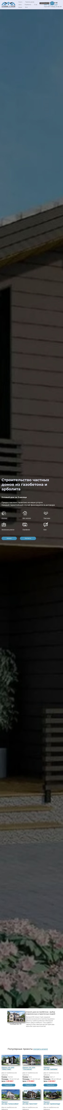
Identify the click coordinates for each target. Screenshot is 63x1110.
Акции (20, 7)
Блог (26, 7)
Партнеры (47, 518)
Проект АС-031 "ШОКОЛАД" (52, 1103)
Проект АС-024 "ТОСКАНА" (29, 1068)
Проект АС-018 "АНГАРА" (51, 1068)
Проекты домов (29, 2)
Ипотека (4, 518)
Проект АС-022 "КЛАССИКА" (10, 1103)
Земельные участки (8, 529)
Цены (20, 4)
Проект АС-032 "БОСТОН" (30, 1103)
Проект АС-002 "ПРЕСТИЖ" (8, 1068)
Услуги (20, 2)
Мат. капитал (27, 518)
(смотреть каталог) (40, 1049)
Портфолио (28, 4)
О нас (35, 4)
